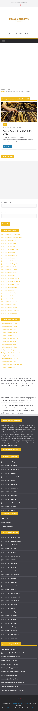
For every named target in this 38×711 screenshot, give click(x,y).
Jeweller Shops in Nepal (8, 275)
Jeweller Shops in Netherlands (10, 278)
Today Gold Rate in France (9, 332)
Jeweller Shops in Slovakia (9, 307)
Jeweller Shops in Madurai (9, 484)
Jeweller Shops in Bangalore (9, 462)
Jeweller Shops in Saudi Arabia (10, 249)
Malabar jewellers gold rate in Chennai (13, 671)
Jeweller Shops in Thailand (9, 302)
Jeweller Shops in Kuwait (8, 261)
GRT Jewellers (5, 519)
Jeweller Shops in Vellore (8, 510)
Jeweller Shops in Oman (8, 258)
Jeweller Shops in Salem (8, 499)
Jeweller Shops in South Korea (10, 284)
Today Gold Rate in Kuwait (9, 335)
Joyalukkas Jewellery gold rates (10, 656)
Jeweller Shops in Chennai (9, 465)
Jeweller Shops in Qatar (8, 252)
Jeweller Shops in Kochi (8, 480)
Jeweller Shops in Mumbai (9, 492)
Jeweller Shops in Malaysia (9, 272)
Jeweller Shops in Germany (9, 269)
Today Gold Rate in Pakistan (9, 347)
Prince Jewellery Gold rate (9, 675)
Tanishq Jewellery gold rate (9, 686)
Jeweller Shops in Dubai (8, 246)
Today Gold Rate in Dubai (8, 329)
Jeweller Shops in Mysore (9, 495)
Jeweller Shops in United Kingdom (11, 237)
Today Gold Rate (17, 127)
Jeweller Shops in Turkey (8, 304)
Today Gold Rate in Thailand (9, 359)
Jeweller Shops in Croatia (8, 299)
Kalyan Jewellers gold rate (9, 660)
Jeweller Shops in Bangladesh (10, 264)
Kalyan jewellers (6, 522)
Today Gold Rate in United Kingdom (12, 364)
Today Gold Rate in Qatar (8, 350)
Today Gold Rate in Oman (9, 344)
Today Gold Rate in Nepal (8, 341)
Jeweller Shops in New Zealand (10, 281)
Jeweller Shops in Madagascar (10, 293)
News (5, 124)
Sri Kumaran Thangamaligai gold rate (12, 683)
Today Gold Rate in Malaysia (9, 338)
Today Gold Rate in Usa (8, 367)
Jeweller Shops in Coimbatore (10, 469)
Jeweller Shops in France (8, 267)
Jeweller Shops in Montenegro (10, 310)
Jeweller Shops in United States (10, 234)
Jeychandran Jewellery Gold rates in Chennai (14, 653)
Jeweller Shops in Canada (8, 243)
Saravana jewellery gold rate (9, 679)
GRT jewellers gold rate (8, 649)
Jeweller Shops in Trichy (8, 506)
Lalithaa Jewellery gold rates (9, 668)
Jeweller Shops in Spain (8, 290)
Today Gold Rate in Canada (9, 326)
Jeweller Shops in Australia (9, 240)
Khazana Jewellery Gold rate (9, 664)
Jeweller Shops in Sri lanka (9, 296)
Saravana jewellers (7, 526)
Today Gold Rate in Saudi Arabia (11, 353)
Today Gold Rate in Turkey (9, 361)
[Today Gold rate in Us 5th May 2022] (19, 112)
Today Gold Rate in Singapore (10, 356)
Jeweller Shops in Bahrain (9, 255)
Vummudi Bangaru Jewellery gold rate (12, 690)
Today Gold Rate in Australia (9, 324)
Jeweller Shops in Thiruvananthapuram (13, 503)
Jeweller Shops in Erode (8, 473)
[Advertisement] (19, 68)
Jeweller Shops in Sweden (9, 313)
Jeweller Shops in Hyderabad (10, 477)
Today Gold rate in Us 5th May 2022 (18, 132)
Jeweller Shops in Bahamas (9, 287)
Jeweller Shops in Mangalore (9, 488)
